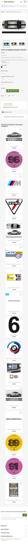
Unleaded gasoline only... (14, 311)
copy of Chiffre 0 (14, 335)
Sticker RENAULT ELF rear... (14, 287)
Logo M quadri (14, 193)
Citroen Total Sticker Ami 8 (14, 382)
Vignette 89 (14, 453)
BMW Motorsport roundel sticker (14, 358)
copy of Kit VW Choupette (14, 240)
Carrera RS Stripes (14, 146)
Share (5, 95)
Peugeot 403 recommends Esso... (14, 264)
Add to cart (13, 91)
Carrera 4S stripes (14, 405)
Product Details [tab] (8, 104)
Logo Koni (14, 217)
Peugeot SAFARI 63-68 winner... (14, 500)
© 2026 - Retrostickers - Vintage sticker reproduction (11, 539)
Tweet (9, 95)
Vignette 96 (14, 169)
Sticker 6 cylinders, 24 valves (14, 429)
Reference (6, 107)
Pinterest (12, 95)
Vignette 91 (14, 476)
